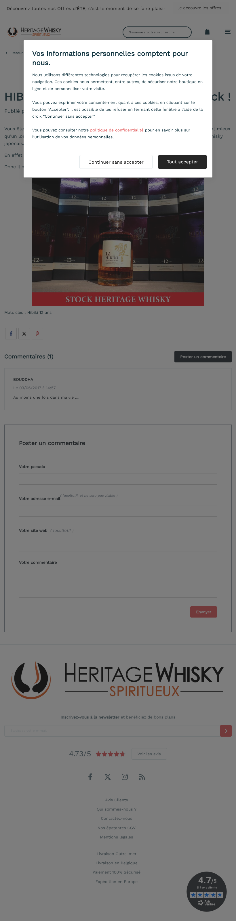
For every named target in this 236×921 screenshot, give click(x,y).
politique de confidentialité (117, 130)
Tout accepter (182, 162)
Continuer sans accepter (116, 162)
